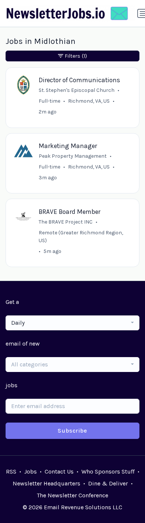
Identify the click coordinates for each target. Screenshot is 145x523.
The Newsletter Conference (72, 495)
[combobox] (72, 322)
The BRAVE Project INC (66, 222)
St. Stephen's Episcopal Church (77, 90)
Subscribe (72, 430)
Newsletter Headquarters (46, 483)
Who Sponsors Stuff (108, 471)
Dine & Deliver (108, 483)
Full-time (49, 101)
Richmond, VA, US (89, 101)
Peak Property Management (73, 156)
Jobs (30, 471)
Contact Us (59, 471)
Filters (76, 56)
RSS (11, 471)
